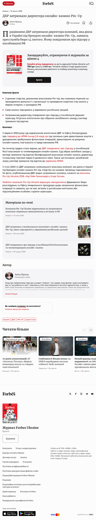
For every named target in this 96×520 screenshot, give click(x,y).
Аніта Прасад (16, 22)
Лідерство (42, 368)
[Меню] (91, 3)
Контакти (7, 448)
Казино (6, 320)
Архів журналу (9, 491)
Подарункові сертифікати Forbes (17, 500)
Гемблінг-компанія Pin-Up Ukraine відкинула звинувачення (34, 182)
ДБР (13, 320)
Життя (77, 371)
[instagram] (81, 394)
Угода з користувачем (26, 448)
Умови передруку (10, 462)
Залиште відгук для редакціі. (17, 309)
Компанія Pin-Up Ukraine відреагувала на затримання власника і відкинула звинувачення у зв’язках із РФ (34, 210)
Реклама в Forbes (28, 491)
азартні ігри (30, 320)
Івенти (23, 457)
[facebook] (75, 394)
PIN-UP (20, 320)
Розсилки (27, 462)
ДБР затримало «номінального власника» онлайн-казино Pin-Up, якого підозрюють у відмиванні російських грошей (37, 228)
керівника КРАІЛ (54, 161)
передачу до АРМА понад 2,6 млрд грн (27, 136)
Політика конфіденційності (15, 466)
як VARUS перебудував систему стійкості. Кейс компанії (55, 361)
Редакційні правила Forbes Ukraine (18, 475)
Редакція (6, 480)
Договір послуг (9, 457)
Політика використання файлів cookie (20, 471)
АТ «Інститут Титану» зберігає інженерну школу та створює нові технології (17, 362)
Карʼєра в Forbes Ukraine (13, 453)
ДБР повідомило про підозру (57, 148)
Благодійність (9, 496)
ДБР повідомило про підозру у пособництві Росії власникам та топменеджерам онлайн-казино (37, 246)
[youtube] (92, 394)
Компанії (5, 371)
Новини (5, 11)
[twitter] (70, 394)
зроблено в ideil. (85, 515)
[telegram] (87, 394)
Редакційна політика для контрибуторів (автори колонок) (21, 485)
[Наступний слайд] (91, 330)
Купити (39, 80)
